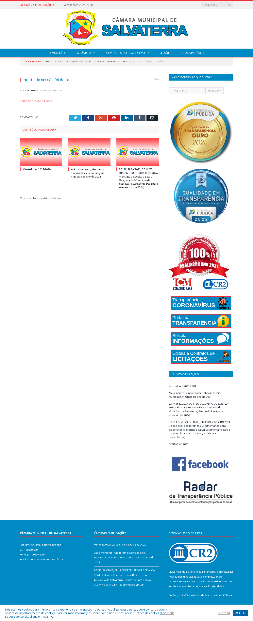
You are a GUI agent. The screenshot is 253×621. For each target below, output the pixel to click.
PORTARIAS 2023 (178, 444)
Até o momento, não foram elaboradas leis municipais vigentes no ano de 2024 (109, 5)
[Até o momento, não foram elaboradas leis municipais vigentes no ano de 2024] (89, 152)
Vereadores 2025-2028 (37, 169)
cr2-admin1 (31, 90)
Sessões (165, 53)
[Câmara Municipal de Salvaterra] (126, 28)
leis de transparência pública (186, 586)
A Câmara (84, 53)
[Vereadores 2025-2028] (41, 152)
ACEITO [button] (240, 613)
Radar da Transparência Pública (212, 595)
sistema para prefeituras (217, 571)
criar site (193, 571)
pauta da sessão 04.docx (36, 101)
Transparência (193, 53)
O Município (57, 53)
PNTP (185, 595)
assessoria (196, 576)
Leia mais (167, 613)
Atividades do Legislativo (125, 53)
